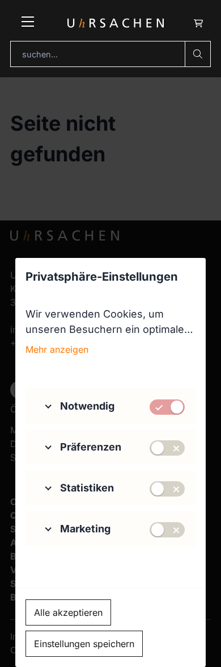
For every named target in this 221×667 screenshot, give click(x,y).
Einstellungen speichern (84, 643)
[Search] (198, 54)
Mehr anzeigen (57, 349)
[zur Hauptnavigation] (27, 23)
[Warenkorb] (198, 23)
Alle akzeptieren (68, 612)
